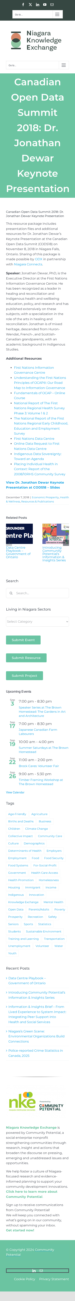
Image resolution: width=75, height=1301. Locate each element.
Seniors (13, 924)
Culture (13, 843)
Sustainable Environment (43, 931)
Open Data (15, 909)
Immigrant (32, 887)
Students (14, 931)
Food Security (54, 858)
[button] (9, 543)
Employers (54, 851)
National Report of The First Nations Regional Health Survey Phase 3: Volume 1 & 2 (39, 408)
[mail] (41, 1270)
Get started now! (20, 1230)
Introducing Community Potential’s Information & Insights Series (54, 554)
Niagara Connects (28, 264)
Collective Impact (20, 836)
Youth (12, 953)
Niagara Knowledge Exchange (31, 1127)
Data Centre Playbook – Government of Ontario (18, 552)
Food (35, 858)
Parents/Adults (39, 909)
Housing (14, 887)
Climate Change (36, 829)
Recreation (35, 917)
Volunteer (42, 946)
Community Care (50, 836)
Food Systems (18, 865)
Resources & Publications (37, 501)
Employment (17, 858)
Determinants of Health (24, 851)
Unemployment (19, 946)
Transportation (54, 939)
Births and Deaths (21, 821)
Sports (28, 924)
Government (17, 873)
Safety (52, 917)
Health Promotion (21, 880)
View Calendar (15, 792)
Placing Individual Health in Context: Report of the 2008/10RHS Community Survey (39, 469)
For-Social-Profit (45, 865)
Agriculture (39, 814)
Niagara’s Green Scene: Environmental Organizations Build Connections (36, 1036)
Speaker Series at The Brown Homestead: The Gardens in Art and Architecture (42, 712)
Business (45, 821)
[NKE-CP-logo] (36, 1086)
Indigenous (16, 895)
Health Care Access (44, 873)
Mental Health (53, 902)
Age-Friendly (17, 814)
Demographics (34, 843)
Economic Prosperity (45, 497)
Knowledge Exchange (23, 902)
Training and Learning (23, 939)
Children (14, 829)
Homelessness (49, 880)
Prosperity (15, 917)
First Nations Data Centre (34, 439)
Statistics (44, 924)
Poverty (59, 909)
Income (51, 887)
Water (58, 946)
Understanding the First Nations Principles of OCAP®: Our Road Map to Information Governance (40, 383)
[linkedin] (34, 1270)
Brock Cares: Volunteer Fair (39, 766)
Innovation (36, 895)
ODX (38, 259)
